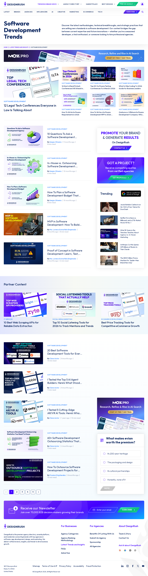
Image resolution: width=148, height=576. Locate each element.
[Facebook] (133, 566)
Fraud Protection (93, 566)
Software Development (57, 129)
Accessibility (78, 566)
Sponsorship (95, 542)
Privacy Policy (65, 566)
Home (6, 47)
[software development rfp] (103, 100)
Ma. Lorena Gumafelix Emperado (63, 229)
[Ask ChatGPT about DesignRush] (130, 550)
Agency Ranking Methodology (68, 539)
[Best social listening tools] (74, 305)
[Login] (142, 4)
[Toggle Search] (142, 12)
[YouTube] (143, 566)
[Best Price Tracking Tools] (122, 305)
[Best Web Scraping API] (25, 305)
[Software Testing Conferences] (103, 74)
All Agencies (95, 546)
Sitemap (36, 566)
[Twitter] (138, 566)
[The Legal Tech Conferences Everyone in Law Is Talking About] (31, 82)
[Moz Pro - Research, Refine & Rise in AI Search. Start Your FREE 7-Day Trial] (74, 56)
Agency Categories (69, 534)
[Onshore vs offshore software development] (131, 100)
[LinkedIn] (122, 566)
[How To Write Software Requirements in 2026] (74, 100)
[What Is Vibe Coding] (131, 74)
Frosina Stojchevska (58, 475)
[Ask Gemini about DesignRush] (125, 550)
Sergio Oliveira (55, 142)
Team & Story (125, 534)
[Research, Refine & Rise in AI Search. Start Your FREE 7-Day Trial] (120, 413)
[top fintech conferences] (74, 74)
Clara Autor (54, 358)
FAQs (63, 549)
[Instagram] (127, 566)
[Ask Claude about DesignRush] (120, 550)
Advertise (65, 553)
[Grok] (135, 550)
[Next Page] (38, 492)
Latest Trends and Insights (19, 47)
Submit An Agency (98, 538)
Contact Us (124, 538)
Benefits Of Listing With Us (102, 534)
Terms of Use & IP (49, 566)
